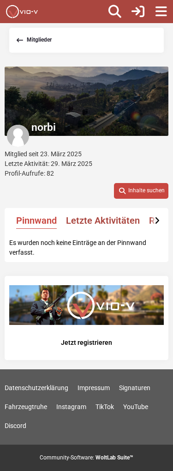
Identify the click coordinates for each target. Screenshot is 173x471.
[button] (141, 191)
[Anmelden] (138, 11)
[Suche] (115, 11)
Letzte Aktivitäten (103, 220)
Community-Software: (86, 457)
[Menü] (161, 11)
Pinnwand (36, 220)
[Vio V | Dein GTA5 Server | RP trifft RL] (22, 11)
